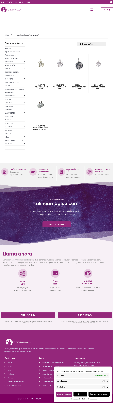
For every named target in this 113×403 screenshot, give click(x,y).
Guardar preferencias (99, 394)
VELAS (7, 137)
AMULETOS (9, 62)
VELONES (8, 144)
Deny (80, 394)
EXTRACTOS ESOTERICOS (14, 89)
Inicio (7, 35)
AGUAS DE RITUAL (11, 58)
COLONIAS (9, 79)
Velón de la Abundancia (14, 140)
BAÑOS (7, 69)
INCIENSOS (9, 99)
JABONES (8, 103)
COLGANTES (9, 75)
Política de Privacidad (89, 399)
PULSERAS (8, 127)
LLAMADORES (10, 113)
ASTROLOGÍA (10, 65)
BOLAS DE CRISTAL (12, 72)
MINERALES (9, 116)
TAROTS (8, 133)
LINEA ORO (9, 109)
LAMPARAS (9, 106)
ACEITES (8, 48)
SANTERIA (8, 130)
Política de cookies (75, 399)
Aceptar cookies (64, 394)
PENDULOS (9, 123)
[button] (111, 2)
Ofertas (8, 120)
